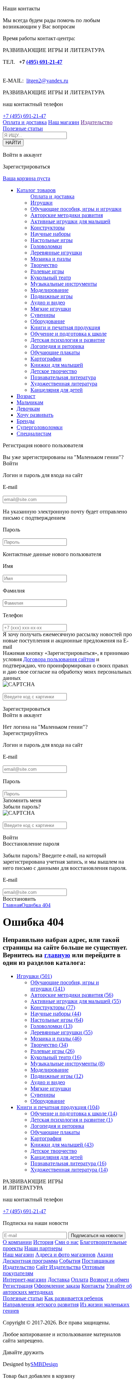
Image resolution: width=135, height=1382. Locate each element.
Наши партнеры (43, 1248)
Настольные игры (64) (56, 1020)
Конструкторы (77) (52, 1007)
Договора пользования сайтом (59, 659)
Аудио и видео (47, 302)
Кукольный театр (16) (55, 1057)
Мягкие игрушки (50, 309)
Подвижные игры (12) (56, 1076)
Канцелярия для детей (56, 390)
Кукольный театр (50, 277)
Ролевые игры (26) (52, 1051)
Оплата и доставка (25, 122)
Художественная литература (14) (69, 1170)
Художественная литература (63, 384)
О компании (17, 1242)
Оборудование (47, 321)
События (69, 1261)
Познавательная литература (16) (68, 1163)
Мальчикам (30, 402)
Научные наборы (50, 234)
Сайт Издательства (58, 1267)
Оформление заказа (57, 1286)
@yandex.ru (54, 81)
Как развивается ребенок (73, 1298)
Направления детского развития (41, 1304)
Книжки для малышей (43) (61, 1145)
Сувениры (42, 315)
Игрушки (41, 203)
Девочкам (28, 409)
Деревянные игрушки (56, 253)
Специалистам (34, 434)
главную (57, 955)
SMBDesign (44, 1364)
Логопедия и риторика (57, 346)
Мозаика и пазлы (50, 259)
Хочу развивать (35, 415)
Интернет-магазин (24, 1279)
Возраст (26, 396)
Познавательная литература (63, 377)
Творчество (43, 265)
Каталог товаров (36, 190)
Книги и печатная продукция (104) (58, 1107)
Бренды (26, 421)
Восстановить (19, 899)
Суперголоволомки (40, 427)
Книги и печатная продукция (65, 327)
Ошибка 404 (36, 905)
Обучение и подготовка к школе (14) (73, 1113)
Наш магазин (63, 122)
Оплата (79, 1279)
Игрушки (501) (34, 976)
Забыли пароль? (21, 807)
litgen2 (33, 81)
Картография (45, 359)
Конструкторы (47, 228)
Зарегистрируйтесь (25, 733)
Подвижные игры (51, 296)
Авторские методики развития (66, 215)
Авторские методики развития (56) (71, 995)
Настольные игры (51, 240)
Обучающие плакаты (55, 352)
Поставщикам (98, 1261)
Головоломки (46, 246)
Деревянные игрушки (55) (61, 1032)
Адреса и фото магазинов (65, 1255)
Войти (10, 463)
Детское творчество (53, 371)
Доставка (59, 1279)
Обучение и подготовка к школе (68, 334)
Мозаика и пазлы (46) (55, 1039)
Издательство (96, 122)
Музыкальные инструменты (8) (67, 1063)
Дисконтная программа (30, 1261)
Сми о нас (67, 1242)
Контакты (93, 1286)
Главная (12, 905)
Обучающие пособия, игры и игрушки (76, 209)
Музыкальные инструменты (63, 284)
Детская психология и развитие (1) (71, 1120)
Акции (105, 1255)
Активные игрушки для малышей (70, 221)
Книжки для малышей (56, 365)
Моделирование (49, 290)
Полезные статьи (23, 128)
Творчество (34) (49, 1045)
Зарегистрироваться (26, 709)
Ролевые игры (47, 271)
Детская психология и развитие (67, 340)
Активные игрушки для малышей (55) (75, 1001)
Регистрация (18, 1286)
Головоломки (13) (51, 1026)
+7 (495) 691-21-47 (24, 116)
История (43, 1242)
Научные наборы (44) (55, 1014)
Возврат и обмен (109, 1279)
